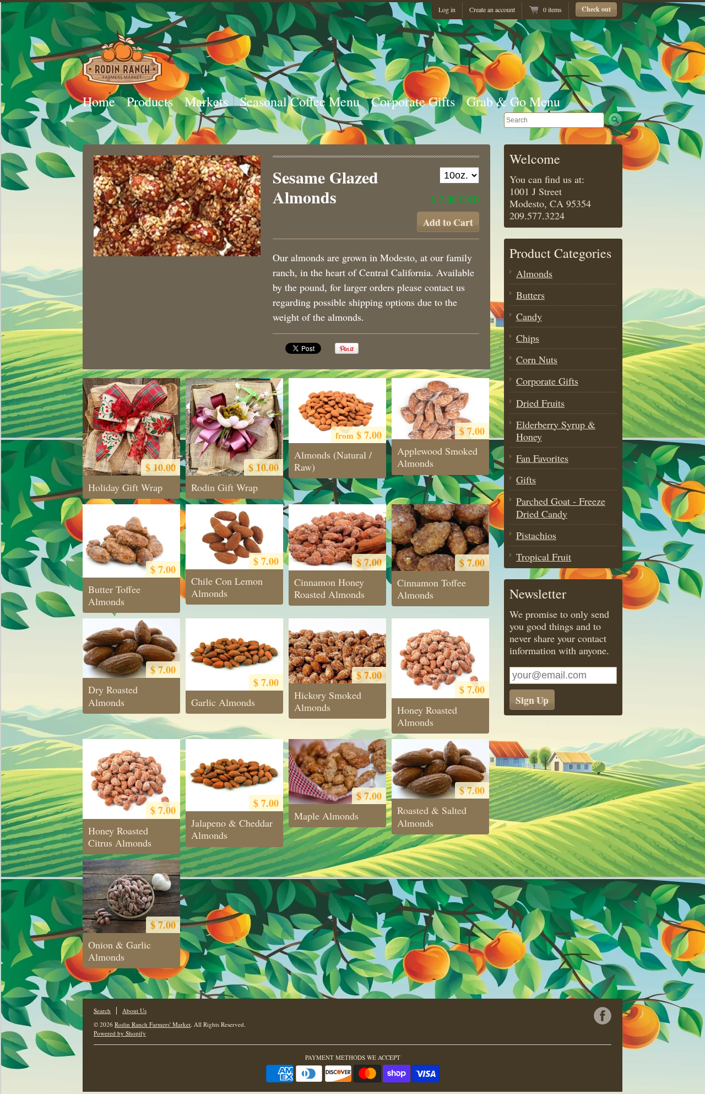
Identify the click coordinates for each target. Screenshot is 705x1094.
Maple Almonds (326, 816)
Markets (206, 101)
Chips (527, 338)
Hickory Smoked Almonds (327, 701)
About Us (134, 1010)
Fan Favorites (542, 458)
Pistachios (536, 535)
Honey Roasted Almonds (427, 716)
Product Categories (560, 253)
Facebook (602, 1016)
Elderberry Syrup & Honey (555, 430)
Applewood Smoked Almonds (437, 457)
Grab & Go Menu (513, 101)
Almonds (534, 273)
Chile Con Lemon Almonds (227, 587)
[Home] (122, 81)
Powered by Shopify (120, 1033)
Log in (446, 9)
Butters (530, 295)
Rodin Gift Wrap (224, 487)
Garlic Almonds (223, 702)
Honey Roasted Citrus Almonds (119, 836)
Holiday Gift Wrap (125, 487)
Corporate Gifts (413, 101)
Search (102, 1010)
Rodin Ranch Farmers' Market (153, 1024)
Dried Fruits (540, 403)
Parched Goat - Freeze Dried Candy (560, 507)
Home (99, 101)
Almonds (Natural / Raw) (333, 461)
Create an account (492, 9)
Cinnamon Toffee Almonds (431, 588)
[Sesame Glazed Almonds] (177, 205)
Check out (596, 9)
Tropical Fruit (543, 557)
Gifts (526, 479)
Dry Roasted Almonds (113, 695)
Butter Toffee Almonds (114, 595)
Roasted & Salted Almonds (432, 816)
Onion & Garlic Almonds (119, 951)
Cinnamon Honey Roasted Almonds (329, 588)
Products (150, 101)
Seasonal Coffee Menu (300, 101)
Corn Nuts (536, 359)
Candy (529, 316)
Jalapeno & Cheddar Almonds (232, 829)
